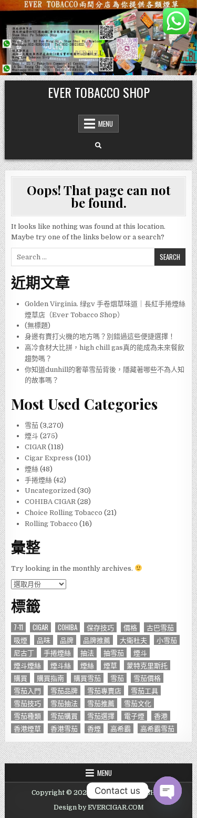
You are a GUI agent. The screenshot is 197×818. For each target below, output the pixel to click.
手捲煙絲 (38, 480)
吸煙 (20, 640)
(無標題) (37, 325)
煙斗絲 (60, 665)
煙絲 (31, 469)
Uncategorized (50, 490)
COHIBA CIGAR (50, 502)
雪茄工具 (144, 690)
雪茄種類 (27, 716)
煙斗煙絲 (27, 665)
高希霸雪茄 (157, 728)
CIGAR (35, 447)
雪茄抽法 (64, 703)
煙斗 (31, 436)
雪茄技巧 (27, 703)
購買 (20, 678)
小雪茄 (167, 640)
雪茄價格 (147, 678)
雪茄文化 (137, 703)
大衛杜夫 (133, 640)
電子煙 (134, 716)
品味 (43, 640)
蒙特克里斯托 (147, 665)
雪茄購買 (64, 716)
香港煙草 (27, 728)
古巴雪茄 (160, 627)
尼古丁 (24, 653)
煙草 (110, 665)
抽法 (87, 653)
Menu (105, 123)
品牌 (67, 640)
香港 (161, 716)
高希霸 (120, 728)
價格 (130, 627)
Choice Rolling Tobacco (63, 513)
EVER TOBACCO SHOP (99, 92)
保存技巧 (100, 627)
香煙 (94, 728)
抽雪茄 (113, 653)
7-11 (18, 627)
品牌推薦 (96, 640)
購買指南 (50, 678)
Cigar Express (49, 458)
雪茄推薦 (101, 703)
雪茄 (31, 425)
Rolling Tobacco (51, 524)
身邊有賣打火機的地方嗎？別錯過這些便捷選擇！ (100, 336)
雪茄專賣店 (104, 690)
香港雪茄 (64, 728)
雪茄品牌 (64, 690)
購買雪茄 (87, 678)
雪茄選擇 (101, 716)
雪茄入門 (27, 690)
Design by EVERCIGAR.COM (99, 807)
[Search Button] (98, 146)
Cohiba (67, 627)
